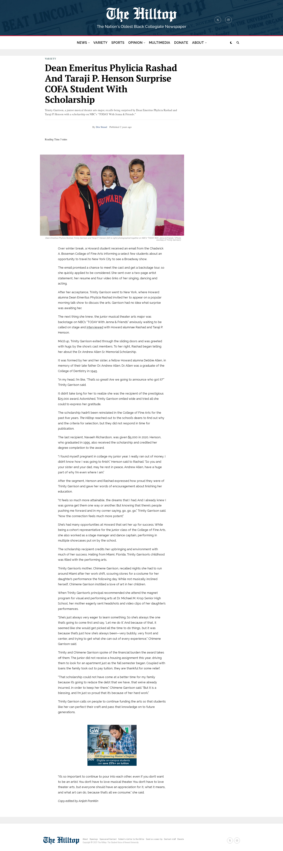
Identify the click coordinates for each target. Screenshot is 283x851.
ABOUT (198, 43)
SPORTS (117, 43)
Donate (180, 839)
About (85, 839)
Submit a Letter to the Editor (131, 839)
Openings (94, 839)
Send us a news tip (154, 839)
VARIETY (100, 43)
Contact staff (170, 839)
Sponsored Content (108, 839)
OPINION (135, 43)
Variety (50, 58)
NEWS (82, 43)
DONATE (181, 43)
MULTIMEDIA (159, 43)
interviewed (94, 327)
